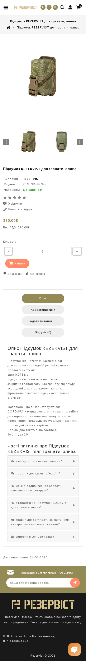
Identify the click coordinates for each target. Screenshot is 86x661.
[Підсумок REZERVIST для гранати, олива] (43, 76)
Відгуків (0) (43, 332)
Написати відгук (20, 209)
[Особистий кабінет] (70, 7)
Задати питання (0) (43, 321)
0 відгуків (15, 203)
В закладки (14, 273)
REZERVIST (31, 178)
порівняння (37, 273)
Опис (43, 298)
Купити (20, 263)
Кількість (9, 241)
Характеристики (43, 309)
